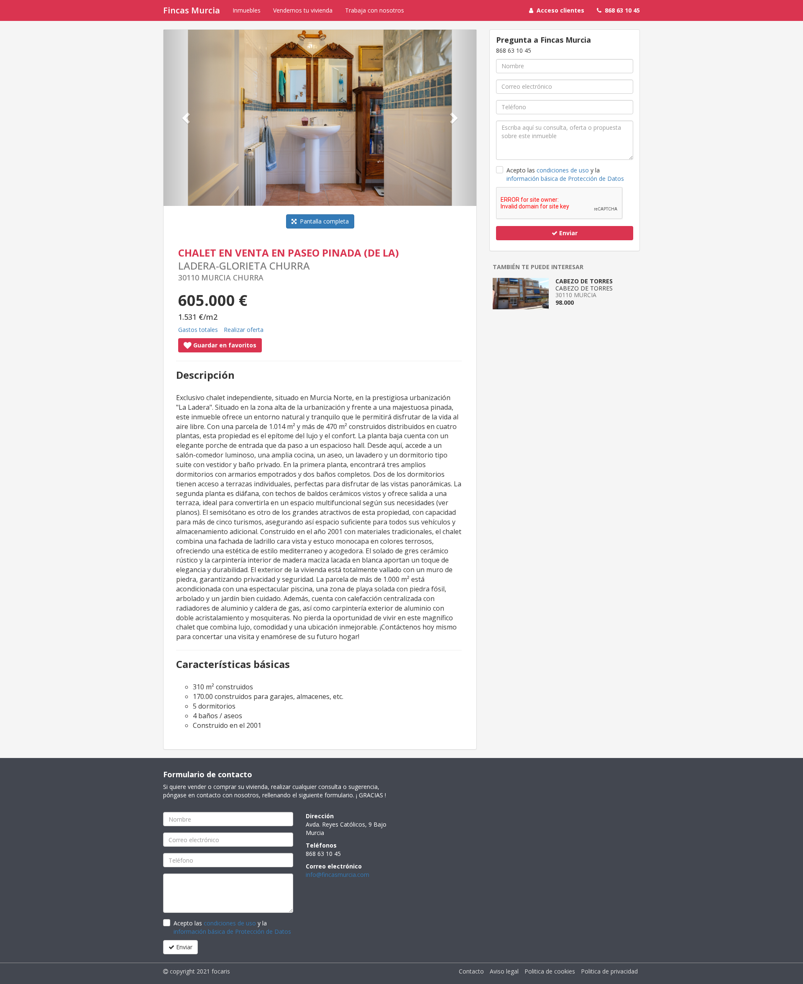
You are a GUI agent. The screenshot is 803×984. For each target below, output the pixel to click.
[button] (187, 118)
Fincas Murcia (191, 10)
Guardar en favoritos (224, 345)
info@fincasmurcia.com (337, 875)
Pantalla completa (323, 221)
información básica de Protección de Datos (565, 178)
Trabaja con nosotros (374, 10)
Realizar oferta (243, 330)
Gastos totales (198, 330)
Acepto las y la (565, 174)
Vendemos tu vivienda (302, 10)
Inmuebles (247, 10)
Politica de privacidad (609, 971)
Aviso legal (504, 971)
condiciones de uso (563, 170)
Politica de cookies (549, 971)
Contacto (471, 971)
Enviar (567, 233)
